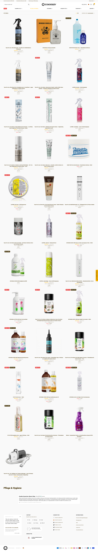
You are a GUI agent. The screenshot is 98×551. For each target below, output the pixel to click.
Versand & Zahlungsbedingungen (82, 517)
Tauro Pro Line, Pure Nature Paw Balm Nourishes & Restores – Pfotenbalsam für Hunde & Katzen (49, 436)
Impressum (78, 527)
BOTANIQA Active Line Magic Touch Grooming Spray (80, 397)
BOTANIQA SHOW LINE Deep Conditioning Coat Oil (49, 397)
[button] (23, 540)
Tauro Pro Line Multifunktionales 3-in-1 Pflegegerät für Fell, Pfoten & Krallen (79, 204)
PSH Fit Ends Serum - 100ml (18, 397)
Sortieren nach (84, 13)
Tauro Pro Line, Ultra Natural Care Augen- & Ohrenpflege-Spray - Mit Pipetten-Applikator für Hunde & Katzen (49, 358)
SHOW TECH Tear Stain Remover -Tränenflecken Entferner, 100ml (79, 165)
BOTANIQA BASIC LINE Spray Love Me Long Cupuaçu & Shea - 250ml (79, 242)
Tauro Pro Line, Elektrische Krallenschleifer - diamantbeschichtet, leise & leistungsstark (80, 282)
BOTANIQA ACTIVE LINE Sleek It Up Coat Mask (18, 319)
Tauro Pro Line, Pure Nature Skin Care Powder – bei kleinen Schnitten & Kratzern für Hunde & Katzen (18, 243)
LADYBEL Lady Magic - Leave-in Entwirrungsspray (79, 126)
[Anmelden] (91, 4)
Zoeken (28, 4)
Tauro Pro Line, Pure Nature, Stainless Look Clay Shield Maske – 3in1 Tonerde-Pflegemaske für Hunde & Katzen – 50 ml (18, 166)
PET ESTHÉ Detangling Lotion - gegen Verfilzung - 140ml (18, 435)
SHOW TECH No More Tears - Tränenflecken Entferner (79, 47)
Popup (22, 51)
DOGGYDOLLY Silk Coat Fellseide (49, 47)
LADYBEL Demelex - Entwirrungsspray (79, 87)
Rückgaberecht (78, 520)
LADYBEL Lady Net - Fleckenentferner (49, 242)
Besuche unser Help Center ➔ (31, 516)
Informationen (79, 515)
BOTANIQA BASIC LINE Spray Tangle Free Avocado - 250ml (79, 319)
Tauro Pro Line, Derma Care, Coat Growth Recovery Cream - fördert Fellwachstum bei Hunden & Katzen (49, 205)
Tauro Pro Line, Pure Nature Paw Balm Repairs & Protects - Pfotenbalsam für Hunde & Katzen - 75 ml (79, 358)
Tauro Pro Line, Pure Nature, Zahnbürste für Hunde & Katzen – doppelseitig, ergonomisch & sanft (49, 127)
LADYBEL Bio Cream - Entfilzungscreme (18, 204)
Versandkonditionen (79, 529)
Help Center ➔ (91, 0)
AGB (77, 522)
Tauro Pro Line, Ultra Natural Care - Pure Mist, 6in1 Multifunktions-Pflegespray (18, 48)
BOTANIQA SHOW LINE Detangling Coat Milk (18, 281)
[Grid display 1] (76, 13)
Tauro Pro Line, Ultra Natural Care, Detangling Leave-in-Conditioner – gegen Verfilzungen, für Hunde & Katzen (18, 88)
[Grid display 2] (77, 13)
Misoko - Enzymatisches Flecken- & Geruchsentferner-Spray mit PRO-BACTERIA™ (79, 436)
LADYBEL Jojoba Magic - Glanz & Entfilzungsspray (49, 281)
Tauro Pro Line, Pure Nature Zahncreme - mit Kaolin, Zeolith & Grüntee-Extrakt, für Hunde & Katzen (49, 166)
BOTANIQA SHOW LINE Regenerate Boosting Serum (18, 357)
